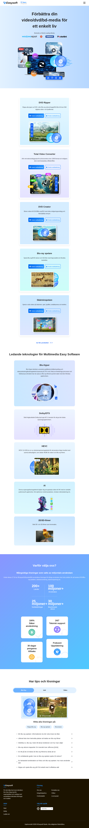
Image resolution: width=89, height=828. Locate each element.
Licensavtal (54, 796)
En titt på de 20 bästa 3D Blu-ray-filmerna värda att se (37, 752)
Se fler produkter (42, 343)
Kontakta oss (55, 790)
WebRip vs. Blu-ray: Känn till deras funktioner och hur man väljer (40, 743)
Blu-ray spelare (44, 253)
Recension (58, 727)
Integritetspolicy (41, 793)
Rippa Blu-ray (31, 727)
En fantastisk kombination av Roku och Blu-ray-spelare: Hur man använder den (44, 762)
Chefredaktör (41, 796)
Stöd (4, 808)
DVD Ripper (44, 102)
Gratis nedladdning (37, 116)
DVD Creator (44, 207)
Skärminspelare (44, 300)
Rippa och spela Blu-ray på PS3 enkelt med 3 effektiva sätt (38, 767)
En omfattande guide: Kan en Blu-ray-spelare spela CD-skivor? (40, 756)
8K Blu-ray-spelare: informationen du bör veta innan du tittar (39, 734)
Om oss (39, 790)
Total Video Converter (44, 154)
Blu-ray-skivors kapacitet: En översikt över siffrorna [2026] (38, 747)
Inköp (5, 811)
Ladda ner (6, 814)
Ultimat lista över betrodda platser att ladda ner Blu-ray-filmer (39, 738)
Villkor (53, 793)
